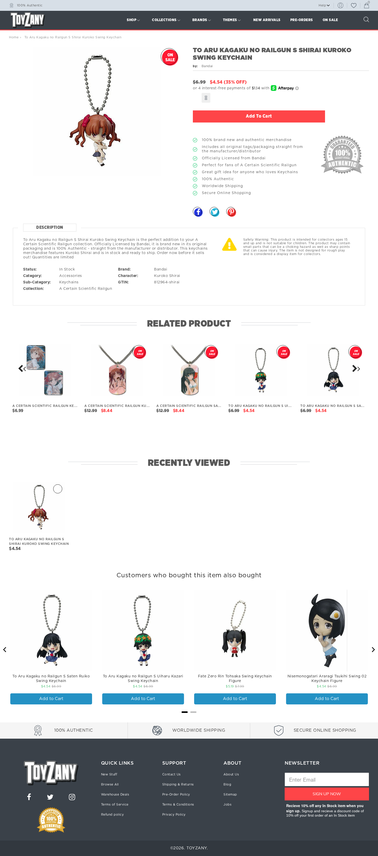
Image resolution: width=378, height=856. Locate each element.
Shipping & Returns (178, 784)
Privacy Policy (174, 814)
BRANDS (199, 20)
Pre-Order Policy (176, 794)
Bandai (160, 269)
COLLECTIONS (164, 20)
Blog (227, 784)
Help (322, 5)
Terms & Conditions (178, 804)
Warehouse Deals (115, 794)
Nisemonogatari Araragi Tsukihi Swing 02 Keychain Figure (327, 679)
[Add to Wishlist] (206, 98)
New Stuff (109, 774)
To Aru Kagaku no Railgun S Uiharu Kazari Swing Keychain (143, 679)
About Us (231, 774)
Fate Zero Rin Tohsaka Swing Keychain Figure (235, 679)
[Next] (21, 368)
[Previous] (5, 649)
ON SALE (330, 20)
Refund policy (112, 814)
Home (14, 37)
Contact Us (171, 774)
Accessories (70, 276)
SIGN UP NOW (327, 794)
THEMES (230, 20)
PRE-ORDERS (301, 20)
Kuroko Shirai (167, 276)
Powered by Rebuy (189, 719)
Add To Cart (259, 116)
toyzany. (197, 848)
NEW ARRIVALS (267, 20)
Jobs (227, 804)
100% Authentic (30, 5)
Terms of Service (115, 804)
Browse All (110, 784)
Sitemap (230, 794)
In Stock (67, 269)
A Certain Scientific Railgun (85, 289)
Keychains (69, 282)
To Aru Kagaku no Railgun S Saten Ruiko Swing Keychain (51, 679)
